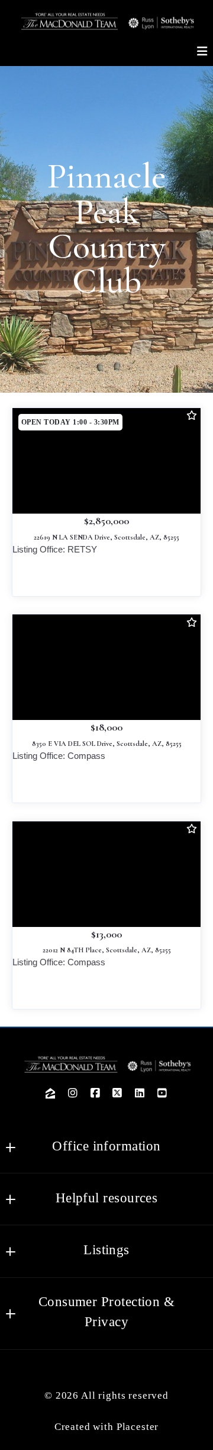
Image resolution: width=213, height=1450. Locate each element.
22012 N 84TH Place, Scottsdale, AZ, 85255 (107, 950)
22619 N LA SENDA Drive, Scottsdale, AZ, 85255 (106, 537)
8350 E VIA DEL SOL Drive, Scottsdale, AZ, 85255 (107, 743)
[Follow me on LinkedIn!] (140, 1093)
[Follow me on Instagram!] (72, 1093)
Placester (138, 1426)
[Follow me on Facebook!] (95, 1093)
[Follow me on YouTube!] (162, 1093)
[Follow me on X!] (117, 1093)
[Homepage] (106, 21)
